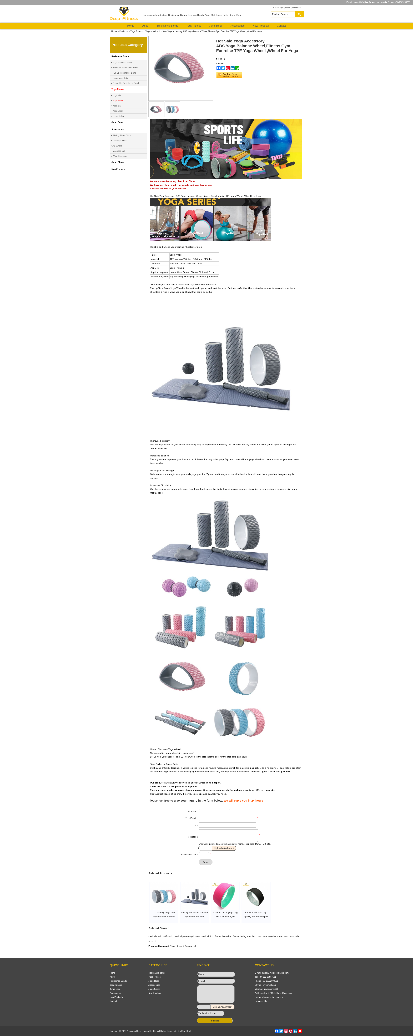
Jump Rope (236, 15)
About (145, 25)
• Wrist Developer (119, 156)
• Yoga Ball (116, 106)
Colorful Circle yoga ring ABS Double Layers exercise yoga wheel (225, 916)
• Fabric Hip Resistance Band (125, 83)
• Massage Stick (119, 140)
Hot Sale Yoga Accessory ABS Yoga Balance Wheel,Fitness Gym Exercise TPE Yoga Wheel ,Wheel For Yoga (210, 31)
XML (189, 1031)
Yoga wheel (150, 31)
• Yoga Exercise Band (121, 62)
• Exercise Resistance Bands (125, 67)
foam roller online (223, 936)
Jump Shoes (154, 989)
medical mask (154, 936)
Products (123, 31)
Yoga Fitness (193, 25)
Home (130, 25)
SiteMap (181, 1031)
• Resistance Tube (119, 78)
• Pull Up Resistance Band (123, 73)
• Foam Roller (117, 116)
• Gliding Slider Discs (121, 135)
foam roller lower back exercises (272, 936)
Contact (281, 25)
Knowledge (278, 7)
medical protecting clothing (187, 936)
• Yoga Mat (116, 95)
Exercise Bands (196, 15)
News (287, 7)
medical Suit (207, 936)
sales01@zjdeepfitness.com (367, 2)
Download (296, 7)
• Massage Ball (118, 151)
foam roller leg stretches (244, 936)
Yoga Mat (210, 15)
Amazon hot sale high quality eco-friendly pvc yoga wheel (256, 916)
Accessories (238, 25)
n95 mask (168, 936)
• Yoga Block (117, 111)
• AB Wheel (116, 146)
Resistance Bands (177, 15)
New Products (261, 25)
